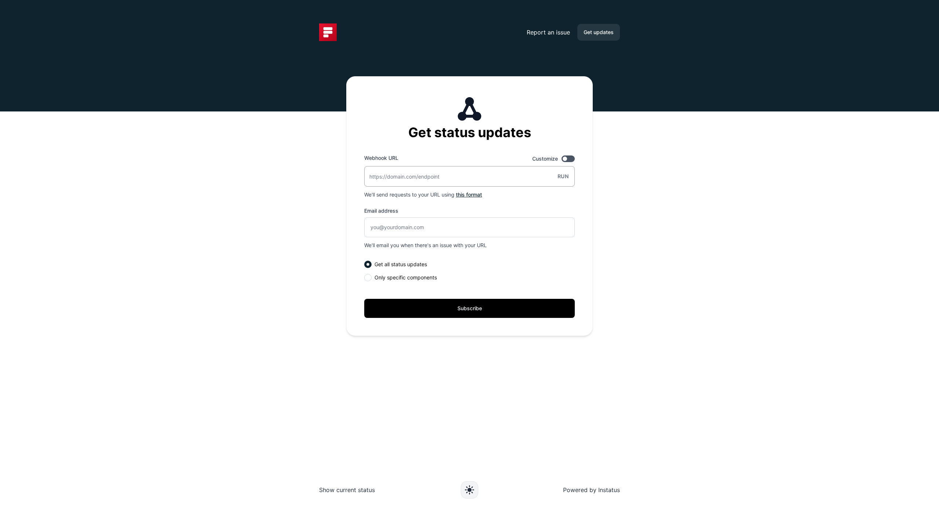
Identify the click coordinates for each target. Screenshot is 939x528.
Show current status (347, 490)
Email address (381, 211)
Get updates (599, 32)
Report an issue (548, 32)
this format (469, 194)
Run (563, 176)
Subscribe (469, 308)
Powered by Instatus (591, 490)
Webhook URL (381, 158)
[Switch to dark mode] (469, 490)
